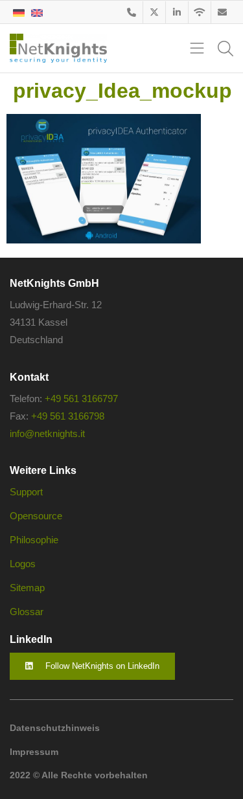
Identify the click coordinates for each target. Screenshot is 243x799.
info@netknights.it (47, 433)
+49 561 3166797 (81, 398)
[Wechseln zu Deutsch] (19, 12)
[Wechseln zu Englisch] (37, 12)
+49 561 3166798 (67, 416)
